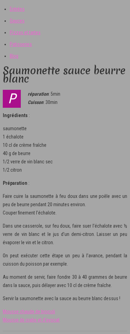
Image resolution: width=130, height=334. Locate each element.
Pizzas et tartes (25, 32)
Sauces (17, 20)
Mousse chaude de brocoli (29, 311)
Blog (14, 56)
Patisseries (21, 44)
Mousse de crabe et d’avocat (31, 320)
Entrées (17, 9)
